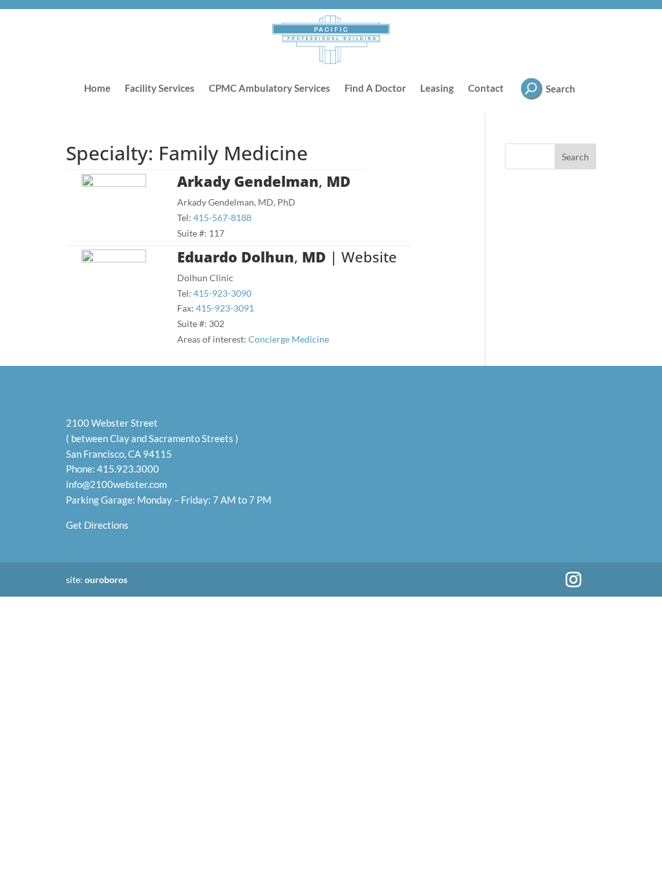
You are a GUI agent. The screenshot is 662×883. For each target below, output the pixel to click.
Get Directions (97, 525)
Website (369, 256)
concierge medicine (288, 339)
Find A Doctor (375, 88)
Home (97, 88)
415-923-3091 (225, 308)
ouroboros (106, 579)
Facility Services (160, 88)
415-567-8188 (222, 217)
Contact (486, 88)
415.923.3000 (128, 468)
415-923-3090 (222, 293)
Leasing (437, 88)
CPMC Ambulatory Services (269, 88)
